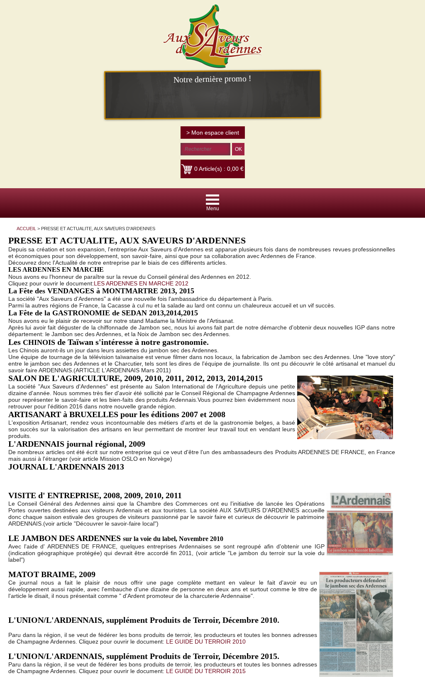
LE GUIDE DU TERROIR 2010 (206, 641)
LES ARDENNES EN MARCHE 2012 (141, 283)
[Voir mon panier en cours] (187, 168)
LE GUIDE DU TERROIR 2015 (206, 671)
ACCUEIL (26, 228)
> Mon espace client (212, 132)
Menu (212, 208)
